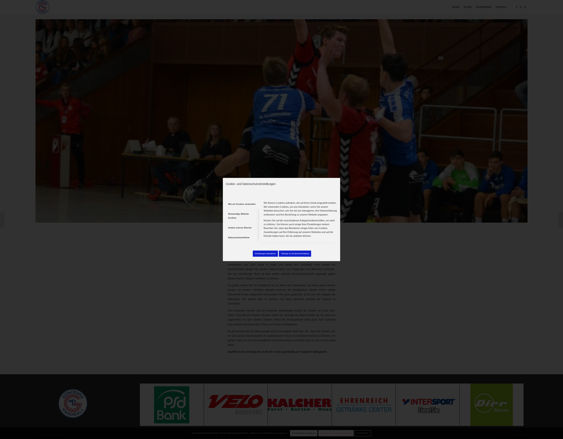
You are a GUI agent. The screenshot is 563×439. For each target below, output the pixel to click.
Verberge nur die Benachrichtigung (295, 254)
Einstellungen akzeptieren (265, 254)
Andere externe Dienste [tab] (240, 227)
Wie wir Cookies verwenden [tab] (242, 204)
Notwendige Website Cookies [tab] (238, 216)
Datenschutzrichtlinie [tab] (239, 237)
